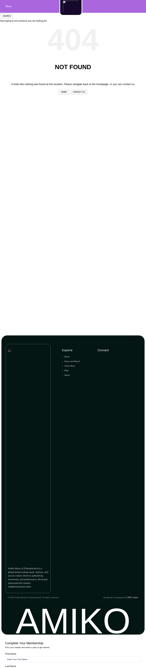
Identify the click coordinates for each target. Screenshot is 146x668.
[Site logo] (71, 6)
